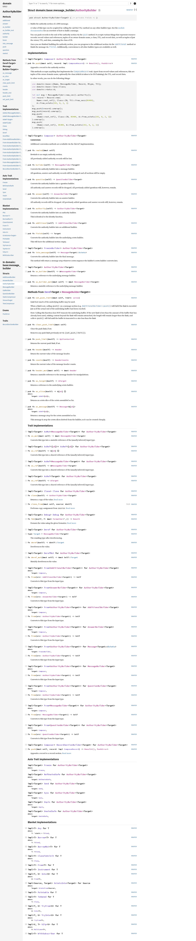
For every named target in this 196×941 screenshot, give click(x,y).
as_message (41, 406)
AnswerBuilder (61, 194)
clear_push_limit (45, 324)
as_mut (34, 436)
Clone (47, 491)
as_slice (40, 391)
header (39, 349)
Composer (49, 59)
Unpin (47, 802)
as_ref (34, 451)
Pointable (43, 892)
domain (40, 10)
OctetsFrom (43, 888)
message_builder (64, 10)
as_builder (41, 271)
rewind (39, 150)
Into (44, 874)
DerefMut (49, 553)
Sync (46, 792)
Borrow (41, 837)
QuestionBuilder (64, 179)
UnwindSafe (50, 811)
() (98, 63)
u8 (61, 391)
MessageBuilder (63, 165)
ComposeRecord (76, 63)
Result (92, 63)
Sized (46, 833)
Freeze (47, 765)
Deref (47, 292)
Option (63, 339)
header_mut (41, 370)
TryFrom (46, 906)
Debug (47, 514)
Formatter (58, 519)
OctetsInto (60, 883)
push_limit (41, 339)
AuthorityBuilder (86, 10)
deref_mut (36, 557)
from (33, 577)
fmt (33, 519)
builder (40, 165)
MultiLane (38, 929)
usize (76, 298)
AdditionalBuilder (68, 223)
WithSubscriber (46, 933)
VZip (44, 924)
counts (39, 360)
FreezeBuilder (52, 248)
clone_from (37, 504)
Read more (58, 499)
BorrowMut (43, 846)
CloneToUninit (46, 856)
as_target (41, 381)
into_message (42, 252)
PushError (107, 63)
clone (34, 495)
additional (41, 223)
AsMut (47, 431)
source (129, 10)
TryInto (46, 915)
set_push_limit (44, 298)
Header (58, 349)
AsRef (41, 396)
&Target (62, 381)
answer (39, 194)
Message (65, 252)
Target (36, 534)
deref (34, 542)
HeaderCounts (62, 360)
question (40, 179)
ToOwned (42, 896)
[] (135, 10)
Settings (135, 3)
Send (46, 783)
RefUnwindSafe (52, 774)
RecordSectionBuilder (68, 745)
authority (41, 208)
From (46, 568)
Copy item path (99, 10)
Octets (82, 252)
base (49, 10)
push (38, 63)
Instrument (44, 869)
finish (39, 233)
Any (40, 828)
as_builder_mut (44, 282)
